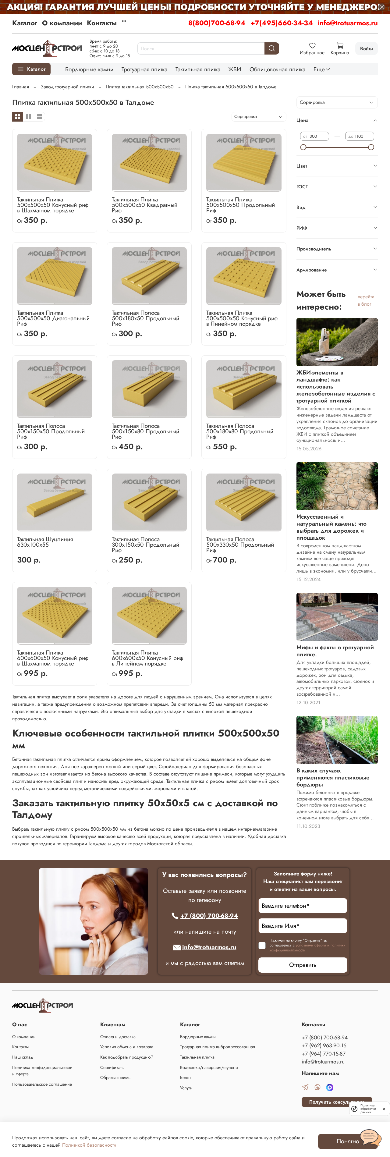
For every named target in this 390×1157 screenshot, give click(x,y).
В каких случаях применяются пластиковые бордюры (333, 777)
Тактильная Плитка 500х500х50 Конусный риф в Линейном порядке (242, 318)
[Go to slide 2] (73, 188)
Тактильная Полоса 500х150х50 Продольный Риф (51, 431)
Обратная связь (115, 1077)
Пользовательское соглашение (42, 1084)
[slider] (303, 147)
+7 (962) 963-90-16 (324, 1045)
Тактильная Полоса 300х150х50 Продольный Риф (145, 544)
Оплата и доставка (118, 1037)
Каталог (24, 23)
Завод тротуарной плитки (67, 86)
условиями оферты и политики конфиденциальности (308, 947)
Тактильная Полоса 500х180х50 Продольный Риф (145, 318)
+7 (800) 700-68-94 (209, 915)
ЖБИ (234, 69)
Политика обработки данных (368, 1109)
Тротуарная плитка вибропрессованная (217, 1047)
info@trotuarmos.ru (348, 23)
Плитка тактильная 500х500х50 (140, 86)
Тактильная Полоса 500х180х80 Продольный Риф (239, 431)
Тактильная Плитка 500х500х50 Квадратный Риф (144, 205)
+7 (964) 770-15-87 (324, 1054)
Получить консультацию (337, 1102)
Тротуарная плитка (144, 69)
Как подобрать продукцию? (126, 1057)
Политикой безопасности (89, 1144)
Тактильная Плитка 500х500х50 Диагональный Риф (53, 318)
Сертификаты (112, 1067)
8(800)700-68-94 (217, 23)
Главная (20, 86)
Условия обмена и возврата (126, 1047)
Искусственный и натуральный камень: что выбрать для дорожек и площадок (331, 527)
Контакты (102, 23)
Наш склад (22, 1057)
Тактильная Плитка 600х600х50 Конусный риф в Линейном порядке (147, 658)
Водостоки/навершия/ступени (209, 1067)
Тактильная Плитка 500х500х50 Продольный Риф (240, 205)
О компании (62, 23)
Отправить (303, 964)
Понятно (348, 1141)
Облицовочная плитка (277, 69)
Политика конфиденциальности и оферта (42, 1070)
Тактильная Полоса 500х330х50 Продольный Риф (240, 544)
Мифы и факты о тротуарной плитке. (335, 650)
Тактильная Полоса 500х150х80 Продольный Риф (145, 431)
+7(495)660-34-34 (281, 23)
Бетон (185, 1077)
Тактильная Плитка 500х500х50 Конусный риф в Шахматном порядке (52, 205)
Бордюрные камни (89, 69)
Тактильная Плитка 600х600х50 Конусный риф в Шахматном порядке (52, 658)
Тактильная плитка (198, 69)
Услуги (186, 1088)
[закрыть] (384, 1108)
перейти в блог (366, 300)
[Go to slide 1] (36, 188)
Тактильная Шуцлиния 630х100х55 (45, 542)
